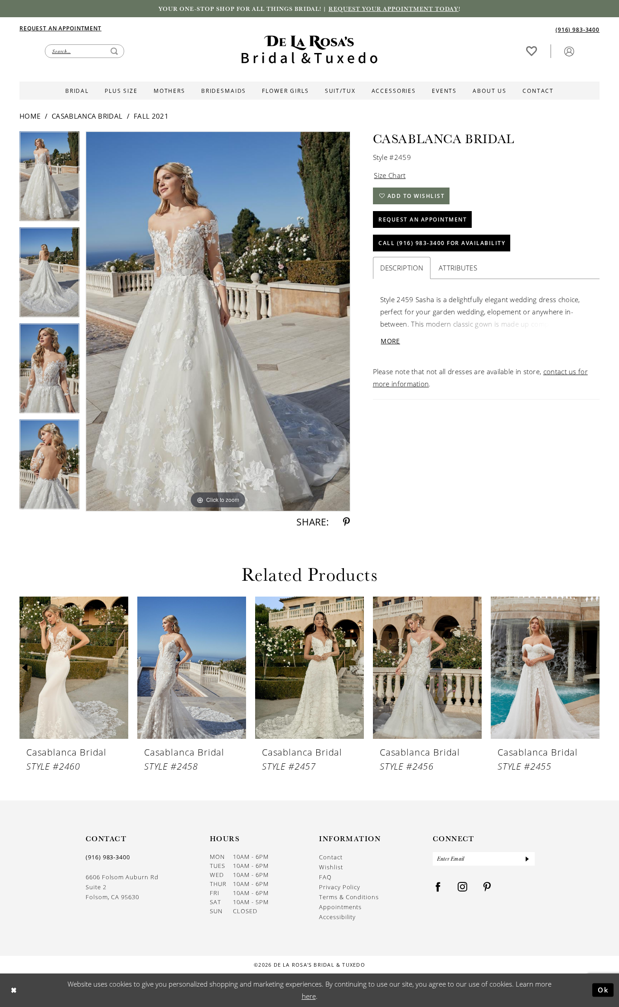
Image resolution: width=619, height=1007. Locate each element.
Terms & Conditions (349, 897)
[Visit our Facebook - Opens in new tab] (438, 887)
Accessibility (337, 917)
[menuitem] (164, 28)
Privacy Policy (339, 887)
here (309, 996)
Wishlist (331, 867)
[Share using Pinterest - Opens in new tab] (346, 522)
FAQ (325, 877)
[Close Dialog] (13, 990)
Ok (603, 989)
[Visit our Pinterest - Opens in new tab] (487, 887)
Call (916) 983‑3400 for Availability (441, 243)
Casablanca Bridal (87, 115)
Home (29, 115)
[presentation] (73, 668)
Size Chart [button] (390, 175)
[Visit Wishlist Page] (532, 51)
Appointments (340, 907)
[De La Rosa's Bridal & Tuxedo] (309, 49)
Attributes (458, 267)
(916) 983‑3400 (108, 857)
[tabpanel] (49, 179)
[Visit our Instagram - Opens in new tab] (462, 887)
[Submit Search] (114, 51)
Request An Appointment (422, 219)
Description (401, 267)
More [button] (390, 341)
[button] (569, 51)
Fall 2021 (151, 115)
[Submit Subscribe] (527, 859)
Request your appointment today (394, 9)
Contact (331, 857)
